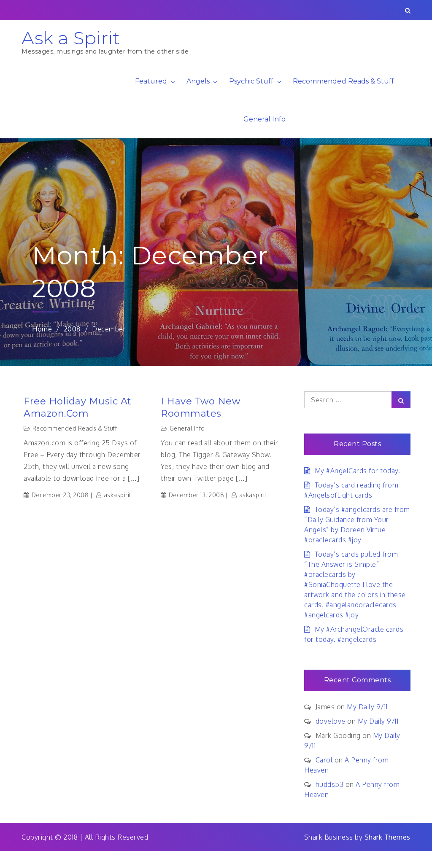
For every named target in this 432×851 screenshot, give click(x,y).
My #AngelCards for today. (357, 470)
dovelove (331, 721)
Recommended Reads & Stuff (343, 81)
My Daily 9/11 (367, 707)
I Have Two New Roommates (200, 407)
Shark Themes (387, 837)
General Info (264, 119)
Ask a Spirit (71, 38)
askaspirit (117, 494)
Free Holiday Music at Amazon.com (78, 407)
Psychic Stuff (251, 81)
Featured (151, 81)
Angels (198, 81)
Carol (324, 760)
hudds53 (330, 784)
